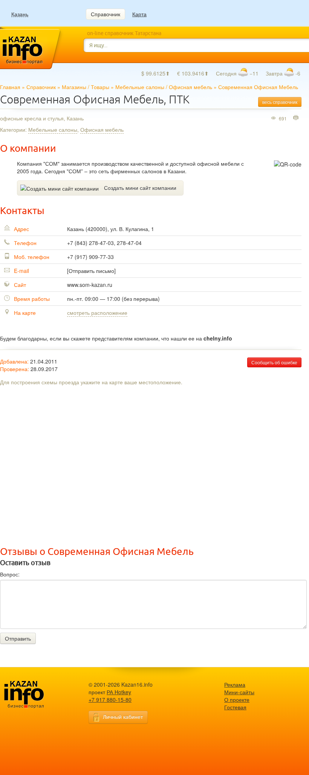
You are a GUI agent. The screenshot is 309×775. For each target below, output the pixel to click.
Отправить (18, 638)
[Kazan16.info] (36, 695)
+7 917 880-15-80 (110, 699)
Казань (19, 14)
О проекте (236, 699)
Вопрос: (10, 574)
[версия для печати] (296, 118)
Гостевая (235, 707)
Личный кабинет (123, 716)
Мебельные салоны (139, 87)
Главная (10, 87)
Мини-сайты (239, 692)
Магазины (74, 87)
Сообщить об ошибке (274, 362)
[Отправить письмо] (91, 270)
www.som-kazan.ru (89, 284)
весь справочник (279, 102)
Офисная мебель (190, 87)
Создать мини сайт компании (140, 187)
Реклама (234, 684)
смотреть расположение (97, 312)
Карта (139, 14)
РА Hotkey (119, 692)
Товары (100, 87)
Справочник (105, 14)
